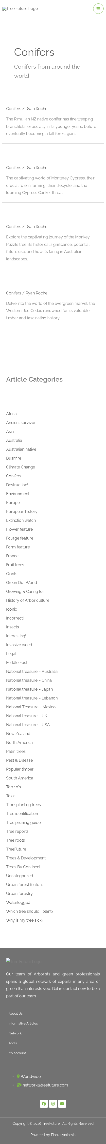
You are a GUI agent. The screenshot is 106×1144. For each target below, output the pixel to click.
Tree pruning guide (23, 822)
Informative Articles (23, 1023)
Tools (13, 1043)
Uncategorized (19, 875)
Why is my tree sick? (24, 920)
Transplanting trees (23, 804)
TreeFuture (16, 849)
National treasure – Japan (29, 689)
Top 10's (13, 787)
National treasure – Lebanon (32, 698)
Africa (11, 413)
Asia (10, 431)
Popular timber (20, 769)
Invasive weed (19, 644)
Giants (11, 573)
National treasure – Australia (32, 671)
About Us (15, 1013)
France (12, 556)
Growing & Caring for (25, 591)
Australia (14, 440)
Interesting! (16, 636)
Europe (13, 502)
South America (19, 778)
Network (15, 1033)
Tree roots (15, 840)
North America (19, 742)
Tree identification (22, 813)
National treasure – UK (26, 716)
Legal (11, 653)
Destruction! (17, 485)
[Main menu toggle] (98, 8)
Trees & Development (26, 858)
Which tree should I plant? (29, 911)
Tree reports (17, 831)
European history (21, 511)
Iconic (11, 609)
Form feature (18, 547)
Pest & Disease (19, 760)
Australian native (21, 449)
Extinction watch (21, 520)
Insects (12, 627)
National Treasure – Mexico (31, 707)
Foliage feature (19, 538)
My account (17, 1053)
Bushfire (13, 458)
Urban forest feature (24, 884)
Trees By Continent (23, 867)
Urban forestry (19, 893)
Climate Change (20, 467)
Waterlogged (18, 902)
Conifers (13, 108)
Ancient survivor (21, 422)
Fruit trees (15, 564)
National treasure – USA (28, 724)
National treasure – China (29, 680)
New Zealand (18, 733)
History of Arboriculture (27, 600)
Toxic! (11, 796)
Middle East (16, 662)
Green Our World (21, 582)
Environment (17, 493)
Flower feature (19, 529)
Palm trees (16, 751)
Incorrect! (15, 618)
